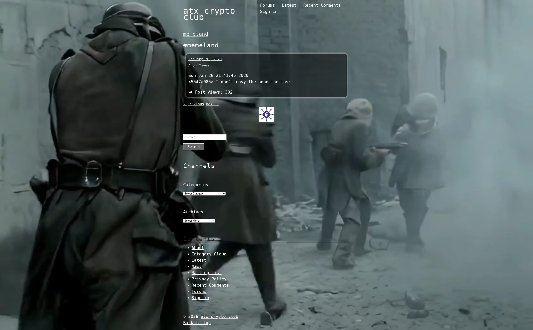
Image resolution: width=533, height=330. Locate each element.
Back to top (197, 322)
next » (212, 104)
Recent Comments (322, 5)
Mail (197, 266)
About (198, 247)
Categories (195, 184)
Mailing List (207, 272)
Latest (289, 5)
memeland (195, 34)
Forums (267, 5)
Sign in (269, 11)
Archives (193, 211)
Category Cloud (209, 253)
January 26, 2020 (205, 59)
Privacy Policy (209, 278)
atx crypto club (209, 14)
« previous (193, 104)
